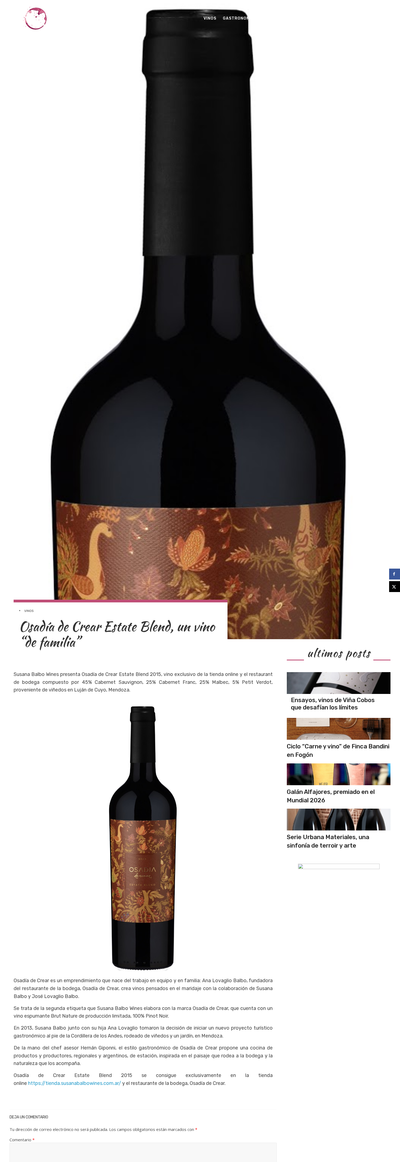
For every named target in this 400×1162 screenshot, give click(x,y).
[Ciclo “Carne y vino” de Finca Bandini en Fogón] (338, 729)
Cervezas (306, 18)
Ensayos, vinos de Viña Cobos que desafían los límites (333, 703)
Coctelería (274, 18)
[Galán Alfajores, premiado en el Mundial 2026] (338, 774)
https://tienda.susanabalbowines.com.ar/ (74, 1083)
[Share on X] (394, 586)
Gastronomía (238, 18)
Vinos (210, 18)
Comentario (22, 1139)
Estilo (332, 18)
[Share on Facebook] (394, 574)
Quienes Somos (363, 18)
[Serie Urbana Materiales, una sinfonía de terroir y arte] (338, 819)
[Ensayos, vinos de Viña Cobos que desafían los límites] (338, 683)
